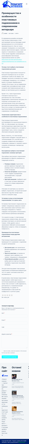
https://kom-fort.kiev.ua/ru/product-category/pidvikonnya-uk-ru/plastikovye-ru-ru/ (14, 61)
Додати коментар (7, 334)
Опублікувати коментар (9, 357)
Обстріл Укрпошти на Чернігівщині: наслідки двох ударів (18, 397)
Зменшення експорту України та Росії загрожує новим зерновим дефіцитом (17, 413)
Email (3, 320)
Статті (16, 33)
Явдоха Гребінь (16, 382)
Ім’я (3, 313)
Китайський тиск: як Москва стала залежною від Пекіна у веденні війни (17, 381)
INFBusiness (22, 442)
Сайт (3, 327)
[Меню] (26, 4)
